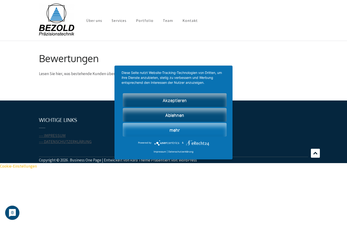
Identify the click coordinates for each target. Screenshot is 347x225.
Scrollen (315, 153)
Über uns (94, 20)
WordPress (188, 160)
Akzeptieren (175, 100)
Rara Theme (140, 160)
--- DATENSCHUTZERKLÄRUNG (65, 141)
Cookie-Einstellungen (18, 166)
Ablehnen (174, 115)
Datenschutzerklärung (180, 151)
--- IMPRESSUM (52, 135)
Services (119, 20)
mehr (174, 130)
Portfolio (144, 20)
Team (168, 20)
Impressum (160, 151)
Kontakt (190, 20)
